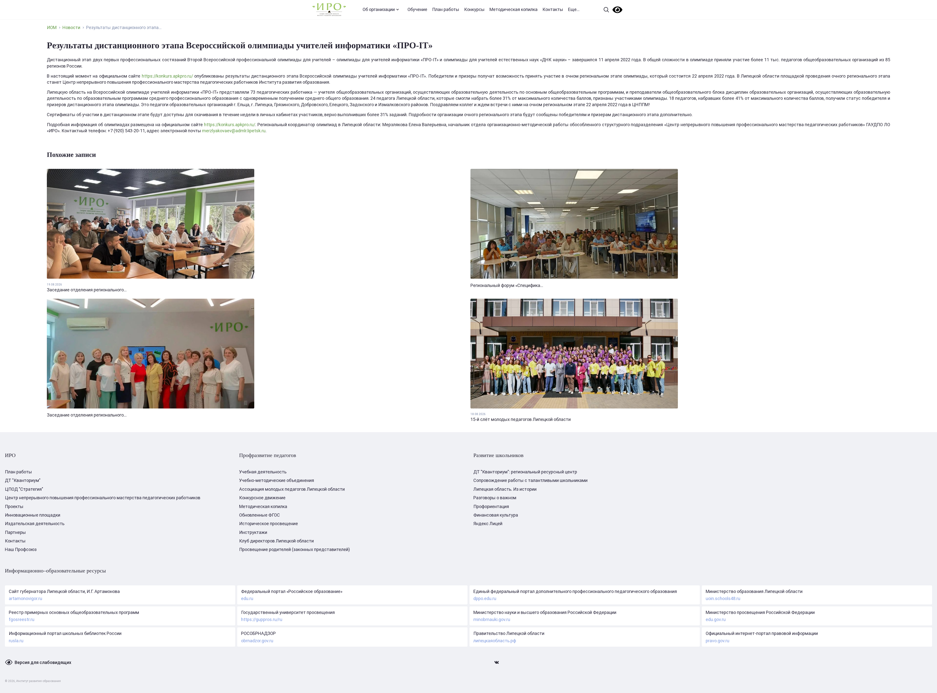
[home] (329, 9)
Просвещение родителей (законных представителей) (294, 549)
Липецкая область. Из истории (505, 489)
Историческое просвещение (268, 523)
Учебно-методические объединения (276, 480)
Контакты (552, 9)
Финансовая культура (495, 515)
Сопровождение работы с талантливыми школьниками (530, 480)
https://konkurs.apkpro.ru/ (167, 76)
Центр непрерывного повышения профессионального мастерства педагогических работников (102, 497)
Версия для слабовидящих (43, 662)
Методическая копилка (513, 9)
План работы (445, 9)
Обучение (417, 9)
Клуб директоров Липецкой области (276, 540)
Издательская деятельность (34, 523)
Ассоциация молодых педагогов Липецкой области (292, 489)
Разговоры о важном (494, 497)
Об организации (379, 9)
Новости (71, 27)
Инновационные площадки (32, 515)
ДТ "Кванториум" (23, 480)
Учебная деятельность (262, 471)
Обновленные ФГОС (259, 515)
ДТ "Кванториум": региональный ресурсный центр (525, 471)
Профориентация (491, 506)
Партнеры (15, 532)
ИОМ (52, 27)
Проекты (14, 506)
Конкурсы (474, 9)
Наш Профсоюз (21, 549)
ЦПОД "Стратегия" (24, 489)
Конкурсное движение (262, 497)
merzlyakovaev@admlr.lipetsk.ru (233, 130)
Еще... (574, 9)
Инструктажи (253, 532)
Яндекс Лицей (487, 523)
